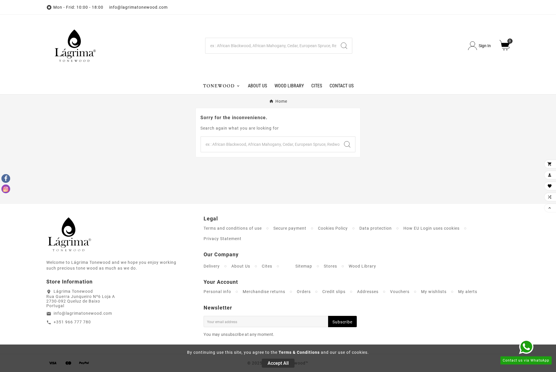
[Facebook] (5, 178)
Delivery (212, 266)
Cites (267, 266)
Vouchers (399, 291)
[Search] (344, 46)
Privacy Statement (223, 238)
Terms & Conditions (299, 352)
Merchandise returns (264, 291)
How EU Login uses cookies (431, 228)
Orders (304, 291)
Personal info (217, 291)
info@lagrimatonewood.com (83, 313)
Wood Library (362, 266)
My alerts (467, 291)
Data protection (375, 228)
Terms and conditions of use (233, 228)
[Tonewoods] (221, 85)
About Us (240, 266)
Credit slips (333, 291)
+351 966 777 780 (72, 322)
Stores (330, 266)
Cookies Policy (333, 228)
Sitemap (303, 266)
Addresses (367, 291)
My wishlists (434, 291)
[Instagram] (5, 189)
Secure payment (289, 228)
